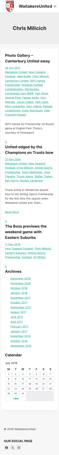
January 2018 (18, 293)
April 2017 (16, 321)
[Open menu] (55, 6)
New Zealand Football (19, 248)
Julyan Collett (25, 102)
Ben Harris (11, 180)
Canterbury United (16, 80)
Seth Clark (41, 102)
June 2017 (16, 317)
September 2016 (20, 345)
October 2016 (19, 341)
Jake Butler (24, 76)
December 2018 (20, 278)
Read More (12, 212)
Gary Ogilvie (34, 106)
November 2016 (20, 336)
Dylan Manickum (32, 110)
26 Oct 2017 (12, 67)
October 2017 (19, 302)
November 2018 (20, 283)
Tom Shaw (41, 93)
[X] (12, 447)
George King (13, 97)
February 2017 (19, 326)
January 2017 (18, 331)
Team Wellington (32, 172)
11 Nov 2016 (12, 244)
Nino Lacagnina (15, 106)
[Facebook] (6, 447)
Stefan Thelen (43, 176)
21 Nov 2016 (13, 159)
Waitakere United (16, 72)
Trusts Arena (25, 176)
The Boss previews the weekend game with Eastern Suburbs (26, 232)
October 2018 (19, 288)
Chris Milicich (40, 76)
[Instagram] (18, 447)
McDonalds (32, 89)
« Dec (16, 398)
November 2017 (20, 297)
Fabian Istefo (30, 97)
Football (27, 257)
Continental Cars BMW (19, 93)
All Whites (39, 257)
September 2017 (20, 307)
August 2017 (18, 312)
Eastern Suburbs (15, 253)
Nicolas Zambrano (31, 180)
